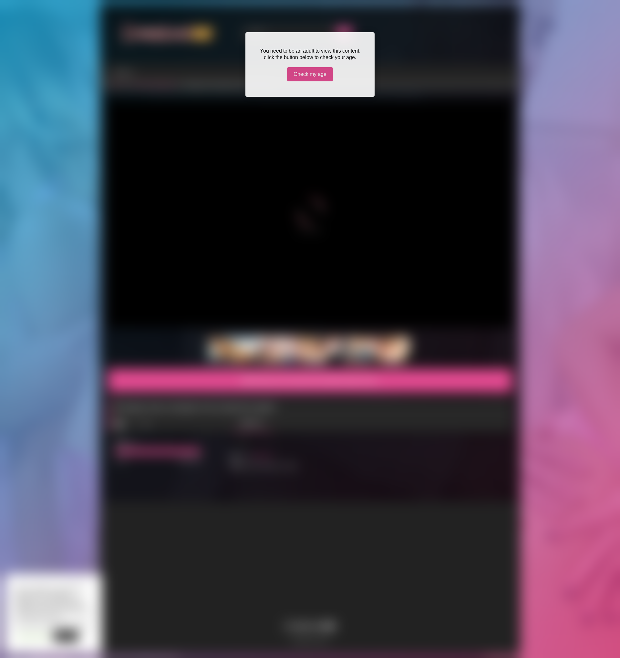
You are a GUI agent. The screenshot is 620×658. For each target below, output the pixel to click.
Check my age (310, 74)
